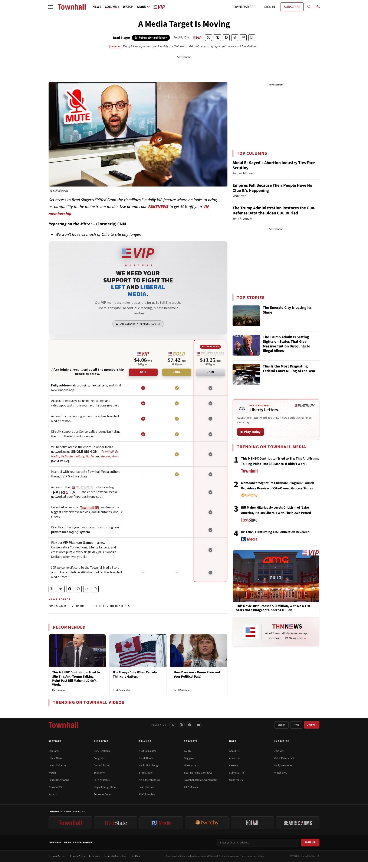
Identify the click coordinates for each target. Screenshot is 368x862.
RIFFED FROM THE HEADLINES (111, 606)
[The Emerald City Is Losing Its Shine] (246, 315)
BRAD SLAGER (57, 606)
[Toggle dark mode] (318, 6)
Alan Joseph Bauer (149, 780)
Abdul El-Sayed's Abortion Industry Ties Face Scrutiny (274, 165)
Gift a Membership (284, 758)
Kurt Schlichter (121, 690)
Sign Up (310, 842)
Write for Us (236, 780)
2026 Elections (102, 751)
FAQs (296, 725)
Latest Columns (57, 765)
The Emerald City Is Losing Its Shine (287, 310)
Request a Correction (115, 856)
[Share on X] (208, 37)
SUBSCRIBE (292, 6)
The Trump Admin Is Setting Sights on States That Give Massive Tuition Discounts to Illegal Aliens (286, 344)
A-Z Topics (101, 741)
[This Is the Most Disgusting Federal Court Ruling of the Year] (246, 374)
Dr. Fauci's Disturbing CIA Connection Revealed (275, 532)
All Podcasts (191, 787)
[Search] (309, 6)
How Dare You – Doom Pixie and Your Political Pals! (197, 674)
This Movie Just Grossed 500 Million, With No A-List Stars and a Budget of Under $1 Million (273, 608)
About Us (234, 751)
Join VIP (311, 725)
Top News (54, 751)
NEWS (96, 6)
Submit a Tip (236, 773)
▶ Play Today (250, 432)
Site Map (135, 856)
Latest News (55, 758)
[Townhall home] (63, 725)
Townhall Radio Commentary (200, 780)
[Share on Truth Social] (217, 37)
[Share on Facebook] (226, 37)
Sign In (281, 725)
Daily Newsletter (283, 765)
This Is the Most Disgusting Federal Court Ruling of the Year (289, 369)
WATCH (128, 6)
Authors (53, 794)
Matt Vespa (58, 690)
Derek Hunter (146, 758)
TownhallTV (55, 787)
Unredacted (190, 765)
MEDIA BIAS (79, 606)
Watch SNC (280, 773)
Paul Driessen (181, 690)
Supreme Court (102, 794)
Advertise (234, 758)
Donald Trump (102, 765)
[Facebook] (189, 725)
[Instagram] (181, 725)
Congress (99, 758)
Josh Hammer (147, 787)
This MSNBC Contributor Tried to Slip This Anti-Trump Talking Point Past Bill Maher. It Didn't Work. (76, 678)
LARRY (187, 751)
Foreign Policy (102, 780)
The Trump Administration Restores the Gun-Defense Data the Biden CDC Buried (274, 210)
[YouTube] (198, 725)
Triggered (189, 758)
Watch (52, 773)
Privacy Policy (77, 856)
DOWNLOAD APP (243, 6)
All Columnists (147, 794)
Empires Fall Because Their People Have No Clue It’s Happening (272, 188)
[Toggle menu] (50, 7)
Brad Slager (121, 37)
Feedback (94, 856)
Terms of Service (57, 856)
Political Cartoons (59, 780)
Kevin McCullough (149, 765)
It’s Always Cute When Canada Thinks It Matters (135, 674)
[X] (172, 725)
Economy (99, 773)
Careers (233, 765)
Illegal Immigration (105, 787)
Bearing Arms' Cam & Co (198, 773)
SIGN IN (269, 6)
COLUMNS (112, 6)
